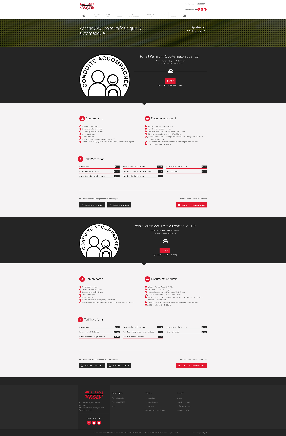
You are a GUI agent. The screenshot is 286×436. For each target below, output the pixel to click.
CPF (174, 15)
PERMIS (108, 15)
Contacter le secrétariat (193, 205)
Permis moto (149, 406)
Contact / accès (183, 410)
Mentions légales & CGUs (170, 433)
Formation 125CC (118, 402)
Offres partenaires (183, 406)
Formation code (118, 398)
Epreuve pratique (120, 205)
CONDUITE (134, 15)
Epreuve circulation (93, 205)
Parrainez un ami (183, 402)
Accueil (179, 398)
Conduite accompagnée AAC (155, 410)
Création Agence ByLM (199, 433)
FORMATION (95, 15)
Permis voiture (150, 398)
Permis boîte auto (151, 402)
